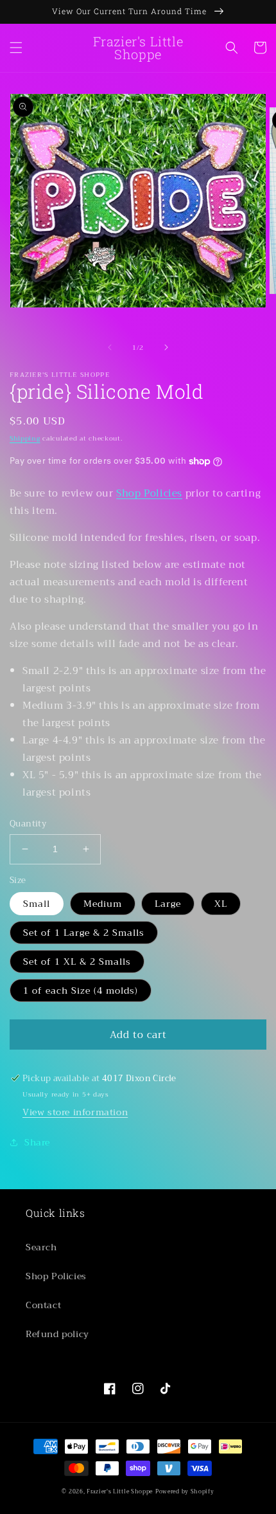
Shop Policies (149, 493)
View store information (75, 1112)
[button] (16, 47)
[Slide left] (110, 347)
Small (36, 903)
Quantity (28, 823)
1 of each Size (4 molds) (80, 990)
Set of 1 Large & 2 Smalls (83, 932)
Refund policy (57, 1334)
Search (41, 1247)
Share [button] (37, 1142)
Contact (43, 1305)
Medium (102, 903)
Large (168, 903)
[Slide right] (166, 347)
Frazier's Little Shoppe (120, 1491)
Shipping (25, 438)
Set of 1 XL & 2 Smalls (77, 961)
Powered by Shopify (184, 1491)
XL (220, 903)
